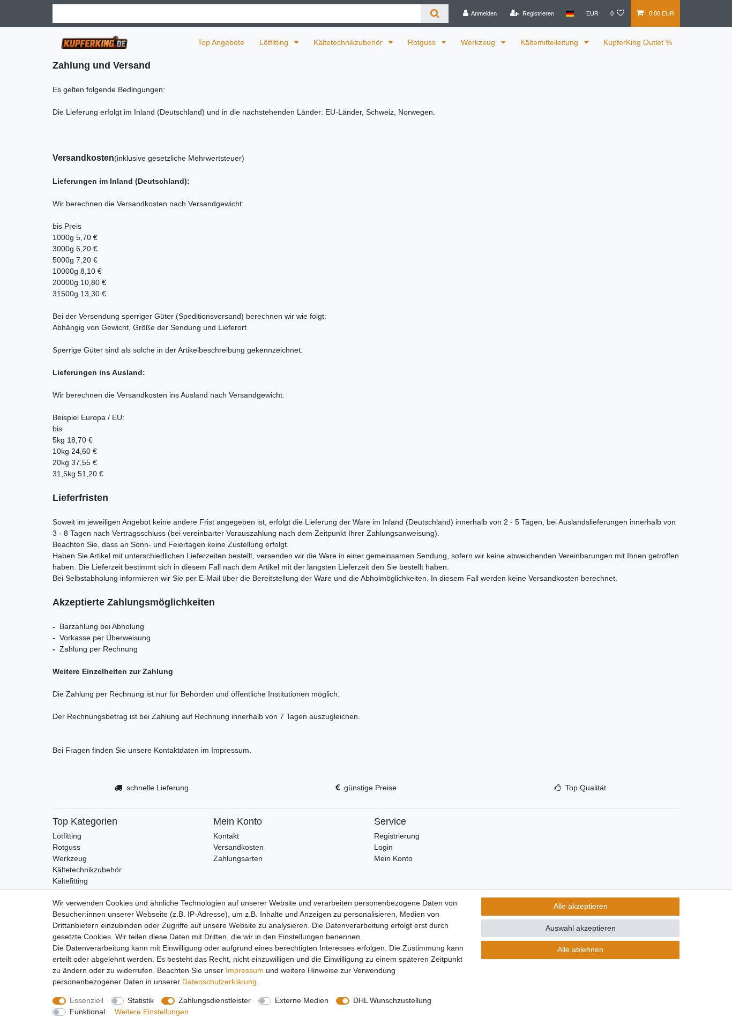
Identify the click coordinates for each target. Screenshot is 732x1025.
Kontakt (226, 836)
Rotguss (423, 42)
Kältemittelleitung (550, 42)
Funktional (87, 1011)
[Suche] (435, 13)
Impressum (245, 970)
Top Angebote (221, 42)
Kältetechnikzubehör (349, 42)
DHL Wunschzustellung (392, 1000)
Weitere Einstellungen (152, 1011)
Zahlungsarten (238, 858)
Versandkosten (238, 847)
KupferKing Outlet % (637, 42)
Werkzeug (479, 42)
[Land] (570, 13)
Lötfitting (274, 42)
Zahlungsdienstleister (214, 1000)
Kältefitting (70, 881)
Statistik (141, 1000)
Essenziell (86, 1000)
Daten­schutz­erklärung (219, 981)
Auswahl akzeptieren (581, 928)
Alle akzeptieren (581, 906)
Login (383, 847)
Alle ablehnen (580, 949)
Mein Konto (393, 858)
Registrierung (397, 836)
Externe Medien (301, 1000)
